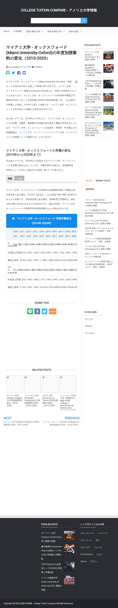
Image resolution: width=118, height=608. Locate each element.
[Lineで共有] (8, 73)
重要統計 (89, 326)
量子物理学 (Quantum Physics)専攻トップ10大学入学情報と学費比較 (93, 70)
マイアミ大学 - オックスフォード (35, 132)
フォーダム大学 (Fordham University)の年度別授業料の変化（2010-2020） (32, 400)
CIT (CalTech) (86, 554)
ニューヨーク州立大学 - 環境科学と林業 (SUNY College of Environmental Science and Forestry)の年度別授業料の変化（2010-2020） (68, 402)
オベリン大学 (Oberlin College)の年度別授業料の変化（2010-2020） (15, 400)
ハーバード (103, 533)
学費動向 (39, 67)
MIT (97, 540)
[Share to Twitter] (44, 311)
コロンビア (85, 547)
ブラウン (94, 561)
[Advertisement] (41, 339)
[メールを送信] (24, 73)
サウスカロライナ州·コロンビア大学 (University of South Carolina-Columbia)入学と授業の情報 (93, 129)
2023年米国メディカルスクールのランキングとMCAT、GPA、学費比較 (99, 231)
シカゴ (99, 554)
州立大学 (89, 319)
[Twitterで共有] (13, 73)
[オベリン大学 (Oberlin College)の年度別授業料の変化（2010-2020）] (15, 384)
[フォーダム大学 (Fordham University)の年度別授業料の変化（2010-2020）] (33, 384)
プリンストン (86, 540)
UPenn (83, 561)
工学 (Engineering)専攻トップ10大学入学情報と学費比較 (51, 568)
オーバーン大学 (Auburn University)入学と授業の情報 (93, 56)
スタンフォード (87, 533)
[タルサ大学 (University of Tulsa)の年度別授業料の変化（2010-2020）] (51, 384)
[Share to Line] (30, 311)
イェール (98, 547)
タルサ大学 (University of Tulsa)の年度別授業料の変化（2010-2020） (50, 400)
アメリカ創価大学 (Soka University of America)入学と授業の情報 (93, 98)
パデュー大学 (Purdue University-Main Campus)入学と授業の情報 (98, 203)
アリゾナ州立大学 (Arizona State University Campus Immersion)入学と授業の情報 (93, 112)
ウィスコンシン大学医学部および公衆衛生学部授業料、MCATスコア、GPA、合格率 (99, 264)
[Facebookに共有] (18, 73)
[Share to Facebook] (37, 311)
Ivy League (90, 333)
